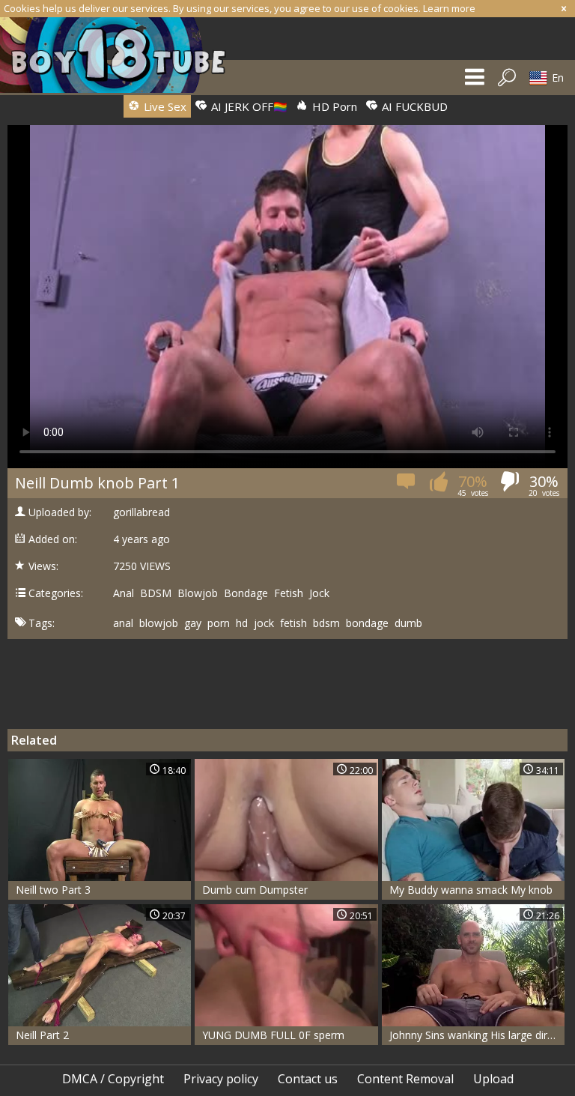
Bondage (246, 593)
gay (192, 623)
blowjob (158, 623)
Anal (123, 593)
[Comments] (407, 485)
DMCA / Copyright (113, 1079)
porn (218, 623)
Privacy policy (220, 1079)
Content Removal (405, 1079)
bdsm (326, 623)
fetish (293, 623)
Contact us (308, 1079)
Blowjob (197, 593)
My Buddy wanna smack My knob (471, 889)
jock (264, 623)
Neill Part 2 (42, 1035)
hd (242, 623)
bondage (367, 623)
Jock (319, 593)
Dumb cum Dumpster (255, 889)
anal (123, 623)
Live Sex (163, 106)
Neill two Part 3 (53, 889)
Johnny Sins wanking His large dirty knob (477, 1035)
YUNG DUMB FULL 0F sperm (273, 1035)
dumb (408, 623)
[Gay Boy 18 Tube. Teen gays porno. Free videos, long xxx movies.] (120, 55)
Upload (493, 1079)
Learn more (449, 8)
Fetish (288, 593)
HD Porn (333, 106)
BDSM (155, 593)
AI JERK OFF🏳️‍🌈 (248, 106)
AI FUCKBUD (413, 106)
